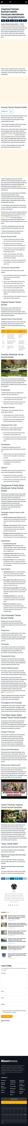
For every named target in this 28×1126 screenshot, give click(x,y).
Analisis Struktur (3, 1083)
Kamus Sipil (13, 1086)
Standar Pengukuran (22, 1088)
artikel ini (24, 186)
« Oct (2, 1123)
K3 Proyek (12, 1084)
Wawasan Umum (21, 1092)
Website (3, 1004)
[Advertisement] (14, 53)
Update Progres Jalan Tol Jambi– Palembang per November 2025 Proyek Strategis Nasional (17, 947)
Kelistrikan (12, 1088)
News (11, 1094)
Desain (2, 1090)
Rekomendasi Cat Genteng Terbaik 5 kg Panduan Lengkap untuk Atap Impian (17, 955)
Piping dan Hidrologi (21, 1081)
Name (3, 991)
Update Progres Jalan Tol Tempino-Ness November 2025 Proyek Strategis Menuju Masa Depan (17, 932)
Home (2, 6)
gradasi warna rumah (9, 135)
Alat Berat (3, 1080)
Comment (4, 973)
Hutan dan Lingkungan (13, 1081)
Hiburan (3, 1092)
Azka (14, 891)
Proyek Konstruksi (8, 6)
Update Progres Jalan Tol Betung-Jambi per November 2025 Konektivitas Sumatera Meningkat (17, 940)
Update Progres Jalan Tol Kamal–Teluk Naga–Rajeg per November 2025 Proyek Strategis (17, 917)
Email (3, 998)
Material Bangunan (12, 1091)
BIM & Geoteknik (3, 1087)
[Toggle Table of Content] (10, 112)
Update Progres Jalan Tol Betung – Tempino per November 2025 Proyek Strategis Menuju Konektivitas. (17, 925)
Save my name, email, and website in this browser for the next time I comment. (14, 1011)
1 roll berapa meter (9, 692)
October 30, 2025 (12, 920)
